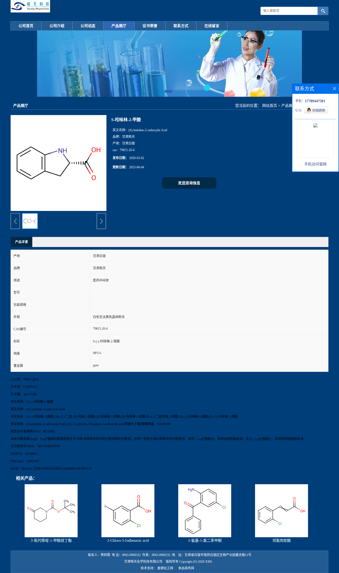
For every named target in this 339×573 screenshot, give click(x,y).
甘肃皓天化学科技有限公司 (143, 561)
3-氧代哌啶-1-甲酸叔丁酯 (51, 541)
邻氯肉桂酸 (281, 541)
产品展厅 (118, 26)
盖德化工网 (165, 568)
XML (208, 561)
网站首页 (269, 106)
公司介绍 (57, 26)
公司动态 (88, 26)
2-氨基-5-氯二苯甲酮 (205, 541)
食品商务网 (186, 568)
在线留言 (211, 26)
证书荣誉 (149, 26)
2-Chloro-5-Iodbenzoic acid (128, 541)
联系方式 (180, 26)
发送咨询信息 (189, 183)
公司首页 (26, 26)
